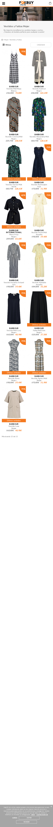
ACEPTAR (29, 818)
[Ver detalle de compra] (50, 3)
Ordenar (41, 45)
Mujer (6, 40)
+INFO (33, 814)
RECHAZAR (26, 822)
